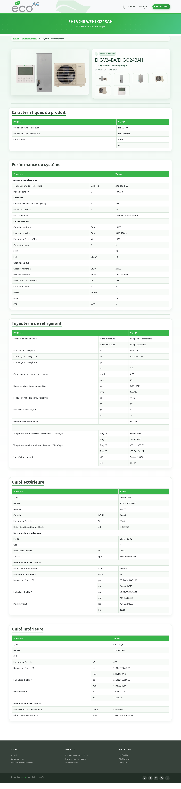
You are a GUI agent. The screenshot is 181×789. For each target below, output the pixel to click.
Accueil (131, 6)
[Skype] (161, 778)
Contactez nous (161, 7)
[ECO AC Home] (25, 6)
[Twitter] (144, 778)
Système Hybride (29, 39)
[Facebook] (150, 778)
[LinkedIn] (167, 778)
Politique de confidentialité (22, 763)
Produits (143, 6)
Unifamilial (123, 755)
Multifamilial (124, 759)
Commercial (124, 763)
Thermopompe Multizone (75, 759)
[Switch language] (123, 6)
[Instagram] (156, 778)
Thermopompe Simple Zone (76, 755)
